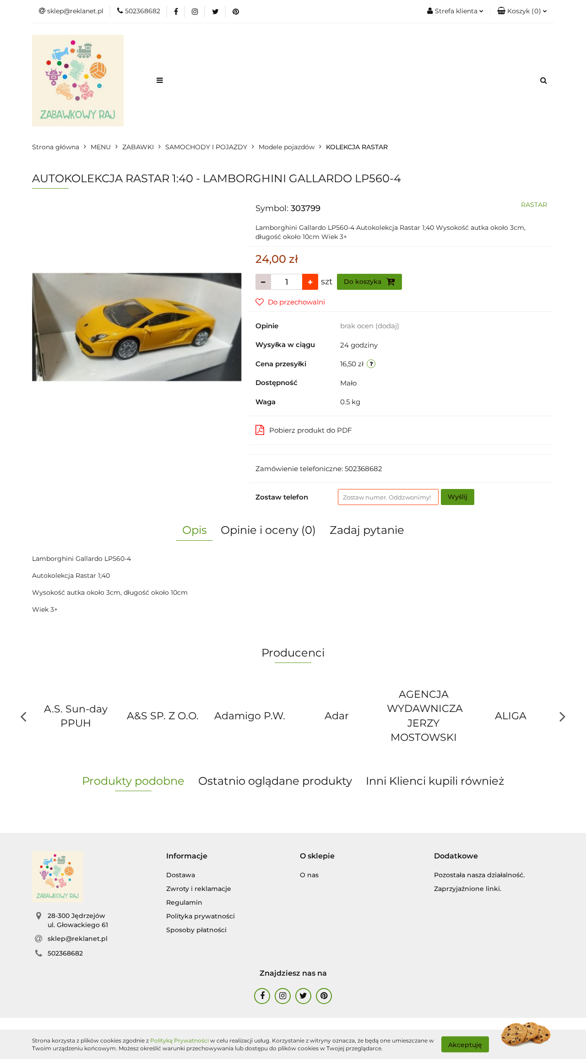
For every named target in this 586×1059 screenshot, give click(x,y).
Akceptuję (465, 1044)
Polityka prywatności (200, 916)
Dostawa (180, 875)
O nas (309, 875)
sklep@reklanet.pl (78, 938)
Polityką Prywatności (179, 1040)
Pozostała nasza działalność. (479, 875)
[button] (522, 11)
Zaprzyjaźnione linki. (467, 889)
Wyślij (457, 497)
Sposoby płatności (196, 930)
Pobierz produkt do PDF (310, 430)
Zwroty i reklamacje (198, 889)
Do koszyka (363, 281)
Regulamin (184, 902)
